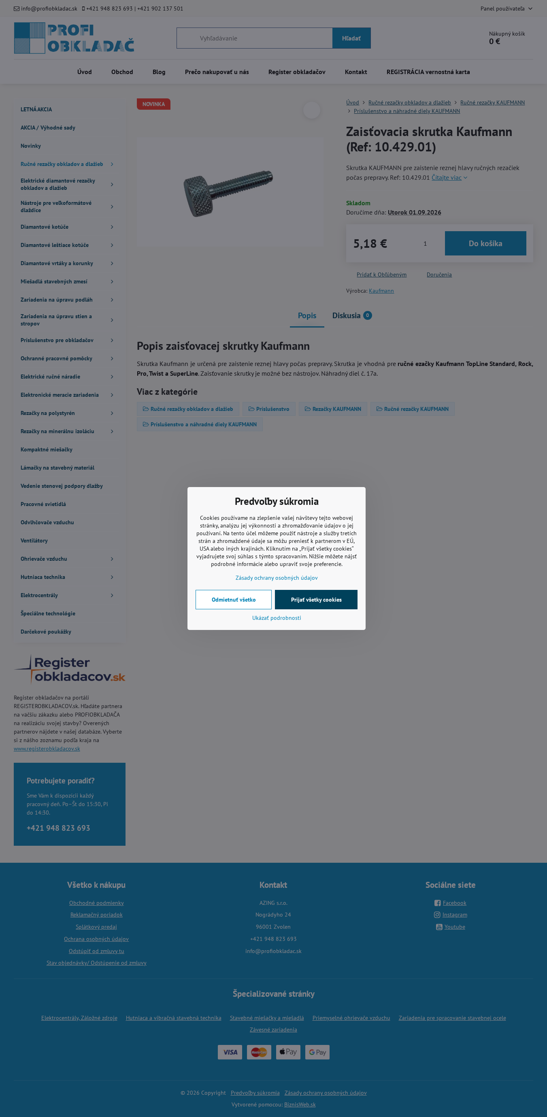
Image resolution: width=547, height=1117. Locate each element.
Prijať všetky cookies (316, 599)
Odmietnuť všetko (234, 599)
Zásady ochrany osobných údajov (277, 577)
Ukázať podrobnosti (276, 617)
